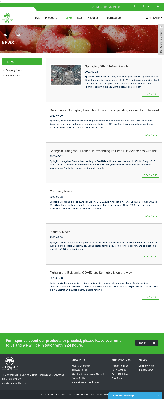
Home (36, 18)
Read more (150, 94)
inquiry (142, 342)
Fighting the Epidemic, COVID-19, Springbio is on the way (91, 272)
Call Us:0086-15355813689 (108, 7)
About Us (93, 18)
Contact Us (114, 18)
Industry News (13, 75)
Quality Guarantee (81, 365)
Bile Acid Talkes (79, 370)
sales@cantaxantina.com (14, 383)
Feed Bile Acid (118, 378)
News (69, 18)
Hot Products (94, 394)
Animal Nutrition (120, 374)
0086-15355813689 (11, 379)
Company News (14, 70)
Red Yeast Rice (119, 370)
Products (51, 18)
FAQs (79, 18)
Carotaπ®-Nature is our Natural (88, 374)
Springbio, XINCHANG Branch (106, 66)
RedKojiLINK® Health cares (85, 382)
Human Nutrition (120, 365)
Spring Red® (78, 378)
